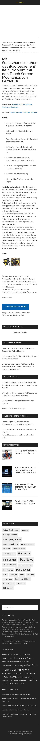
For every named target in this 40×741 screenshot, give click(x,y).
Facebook (8, 643)
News (13, 422)
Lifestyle (13, 575)
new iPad (21, 315)
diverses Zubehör (8, 369)
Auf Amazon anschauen (15, 307)
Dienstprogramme (12, 539)
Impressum (28, 734)
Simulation (30, 575)
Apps (4, 385)
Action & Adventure (11, 530)
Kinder (5, 575)
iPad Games (9, 559)
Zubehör (5, 351)
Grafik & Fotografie (9, 554)
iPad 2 (15, 315)
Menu (21, 3)
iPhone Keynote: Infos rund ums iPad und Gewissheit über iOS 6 (25, 470)
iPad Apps (17, 401)
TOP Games (8, 588)
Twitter (25, 643)
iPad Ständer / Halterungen (21, 367)
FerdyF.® (34, 112)
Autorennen (25, 530)
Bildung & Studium (10, 535)
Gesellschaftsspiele (19, 548)
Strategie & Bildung (22, 579)
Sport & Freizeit (7, 579)
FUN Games (6, 548)
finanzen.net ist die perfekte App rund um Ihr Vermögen (25, 487)
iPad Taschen (25, 364)
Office (22, 575)
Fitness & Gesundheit (27, 544)
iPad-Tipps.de (20, 14)
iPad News (26, 430)
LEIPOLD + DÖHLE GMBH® (20, 112)
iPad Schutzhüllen (9, 565)
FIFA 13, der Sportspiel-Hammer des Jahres (26, 452)
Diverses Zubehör (14, 313)
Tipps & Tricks (8, 583)
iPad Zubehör (25, 313)
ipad (11, 315)
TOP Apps (21, 409)
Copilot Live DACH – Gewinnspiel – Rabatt (25, 502)
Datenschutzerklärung (16, 734)
